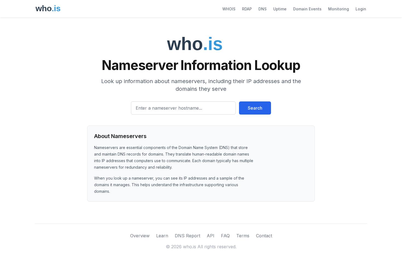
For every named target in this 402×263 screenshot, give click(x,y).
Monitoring (338, 9)
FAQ (225, 235)
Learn (162, 235)
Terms (242, 235)
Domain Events (307, 9)
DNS (262, 9)
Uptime (280, 9)
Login (361, 9)
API (210, 235)
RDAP (247, 9)
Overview (140, 235)
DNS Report (187, 235)
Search (255, 108)
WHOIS (228, 9)
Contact (264, 235)
